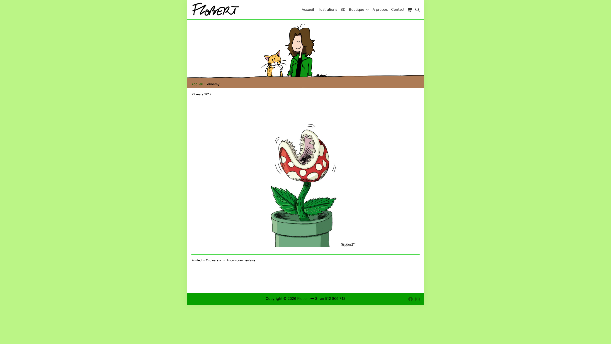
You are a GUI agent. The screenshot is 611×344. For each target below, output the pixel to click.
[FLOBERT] (215, 9)
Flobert (303, 298)
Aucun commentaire (241, 260)
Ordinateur (213, 260)
